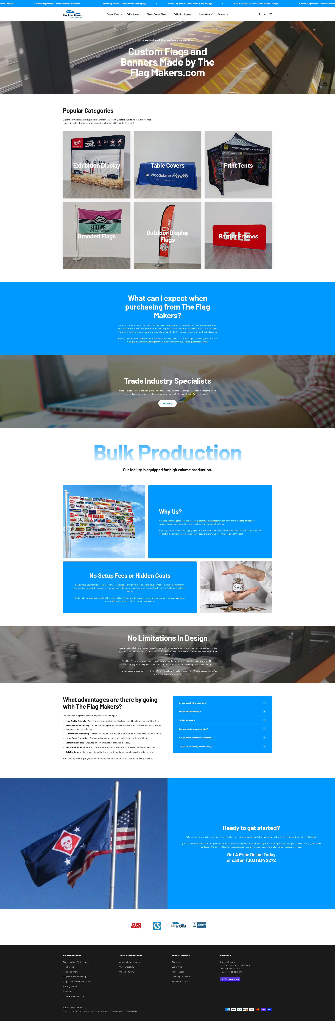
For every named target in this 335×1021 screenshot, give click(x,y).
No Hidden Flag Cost (181, 981)
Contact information (84, 1011)
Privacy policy (68, 1011)
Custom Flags (113, 14)
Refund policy (131, 1011)
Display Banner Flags (156, 14)
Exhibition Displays (182, 14)
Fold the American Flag (73, 996)
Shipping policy (117, 1011)
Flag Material (68, 966)
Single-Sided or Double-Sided (76, 981)
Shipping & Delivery (181, 976)
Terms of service (101, 1011)
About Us (176, 962)
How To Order (178, 971)
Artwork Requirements (129, 962)
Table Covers (133, 14)
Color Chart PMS (126, 966)
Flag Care (67, 991)
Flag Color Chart (70, 971)
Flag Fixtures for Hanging (74, 976)
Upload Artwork (126, 971)
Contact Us (223, 14)
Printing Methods (71, 986)
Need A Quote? (206, 14)
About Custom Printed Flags (76, 962)
